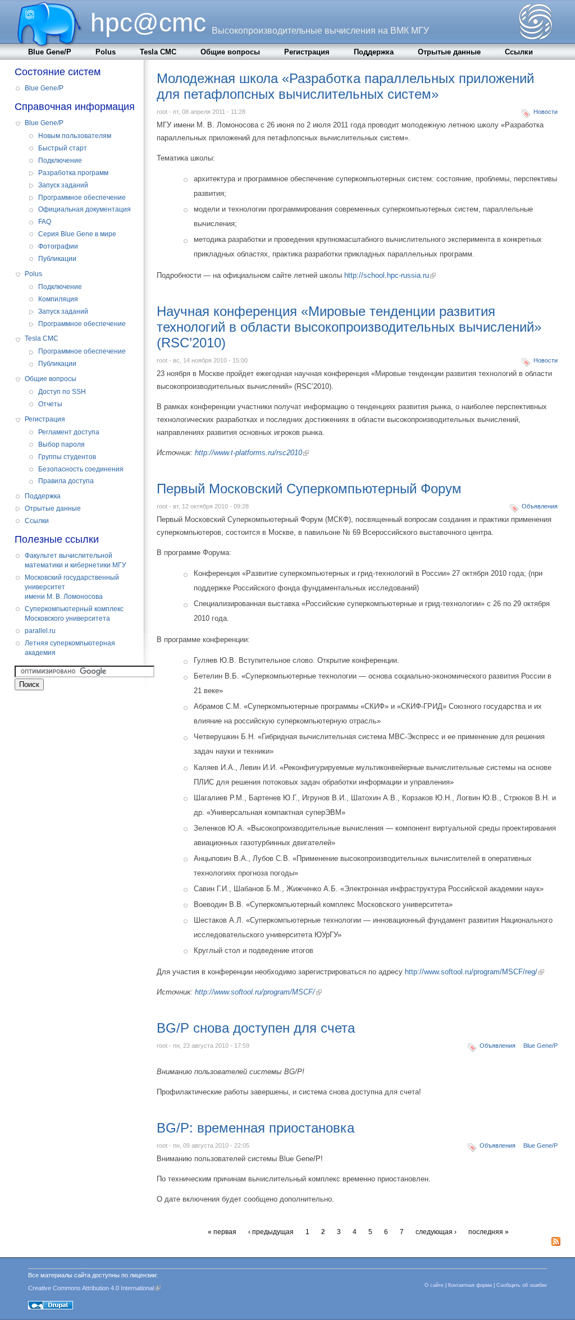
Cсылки (519, 52)
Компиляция (58, 299)
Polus (105, 52)
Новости (545, 111)
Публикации (57, 259)
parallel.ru (40, 631)
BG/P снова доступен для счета (256, 1027)
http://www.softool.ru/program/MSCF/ (255, 992)
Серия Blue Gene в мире (77, 234)
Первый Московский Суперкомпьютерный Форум (309, 488)
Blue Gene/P (49, 52)
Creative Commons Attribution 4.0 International (91, 1288)
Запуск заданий (63, 185)
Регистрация (307, 52)
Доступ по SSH (62, 392)
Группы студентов (67, 457)
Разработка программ (73, 173)
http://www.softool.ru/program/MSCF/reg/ (471, 972)
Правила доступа (66, 481)
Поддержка (374, 52)
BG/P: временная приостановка (255, 1127)
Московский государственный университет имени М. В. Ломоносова (72, 587)
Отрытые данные (449, 52)
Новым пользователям (74, 136)
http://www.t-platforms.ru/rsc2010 (248, 452)
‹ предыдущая (271, 1232)
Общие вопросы (230, 52)
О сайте (434, 1285)
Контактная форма (470, 1285)
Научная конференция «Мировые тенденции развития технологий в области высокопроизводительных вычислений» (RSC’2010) (349, 327)
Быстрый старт (62, 148)
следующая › (436, 1232)
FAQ (44, 222)
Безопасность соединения (81, 469)
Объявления (540, 506)
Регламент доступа (68, 432)
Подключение (60, 160)
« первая (222, 1232)
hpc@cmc (148, 22)
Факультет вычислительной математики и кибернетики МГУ (75, 560)
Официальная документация (84, 209)
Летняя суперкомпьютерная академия (70, 648)
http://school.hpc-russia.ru (386, 275)
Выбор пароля (61, 444)
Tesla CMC (158, 52)
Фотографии (58, 246)
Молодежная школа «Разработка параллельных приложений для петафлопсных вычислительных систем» (345, 86)
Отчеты (50, 404)
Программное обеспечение (82, 197)
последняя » (488, 1232)
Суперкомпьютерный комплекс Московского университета (74, 613)
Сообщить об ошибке (521, 1285)
